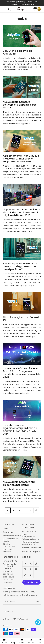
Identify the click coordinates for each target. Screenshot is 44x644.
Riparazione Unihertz (31, 548)
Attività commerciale (9, 545)
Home (4, 642)
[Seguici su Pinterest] (30, 569)
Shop (13, 642)
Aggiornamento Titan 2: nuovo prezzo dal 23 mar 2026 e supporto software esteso (21, 158)
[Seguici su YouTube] (36, 569)
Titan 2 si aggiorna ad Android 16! (21, 319)
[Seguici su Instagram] (25, 569)
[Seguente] (36, 510)
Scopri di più (29, 4)
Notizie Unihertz (10, 561)
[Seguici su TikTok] (25, 575)
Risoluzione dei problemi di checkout (9, 566)
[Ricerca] (9, 9)
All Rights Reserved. (20, 619)
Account (22, 642)
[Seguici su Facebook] (25, 563)
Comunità (7, 583)
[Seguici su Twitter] (30, 563)
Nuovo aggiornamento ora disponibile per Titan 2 (19, 483)
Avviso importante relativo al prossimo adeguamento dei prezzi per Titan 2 (20, 266)
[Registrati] (38, 601)
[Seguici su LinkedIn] (30, 575)
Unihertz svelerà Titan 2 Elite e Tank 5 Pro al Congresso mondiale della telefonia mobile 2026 (21, 373)
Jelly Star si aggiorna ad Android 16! (17, 52)
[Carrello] (33, 9)
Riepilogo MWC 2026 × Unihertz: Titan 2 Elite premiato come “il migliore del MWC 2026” (21, 212)
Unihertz (6, 528)
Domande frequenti (31, 551)
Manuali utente (29, 531)
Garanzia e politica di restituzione (30, 543)
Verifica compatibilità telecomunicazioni (30, 536)
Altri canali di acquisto (8, 550)
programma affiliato (12, 536)
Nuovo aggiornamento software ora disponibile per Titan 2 (19, 104)
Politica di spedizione (8, 572)
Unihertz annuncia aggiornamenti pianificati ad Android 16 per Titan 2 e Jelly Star (20, 429)
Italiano (7, 612)
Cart (40, 642)
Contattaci (8, 532)
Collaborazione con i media (12, 540)
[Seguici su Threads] (36, 563)
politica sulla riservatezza (8, 578)
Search (31, 642)
